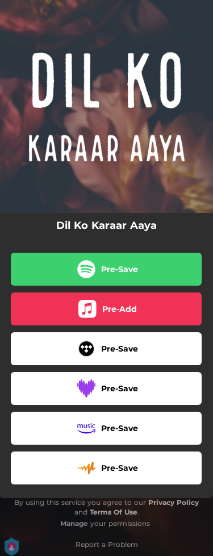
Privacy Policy (173, 502)
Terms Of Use (113, 512)
